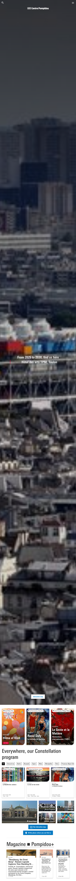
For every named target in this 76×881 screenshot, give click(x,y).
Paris (57, 764)
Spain (34, 764)
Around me (10, 764)
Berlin (19, 764)
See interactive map (39, 827)
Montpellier (48, 764)
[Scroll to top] (71, 876)
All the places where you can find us (39, 833)
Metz (40, 764)
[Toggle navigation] (73, 2)
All (3, 764)
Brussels (26, 764)
